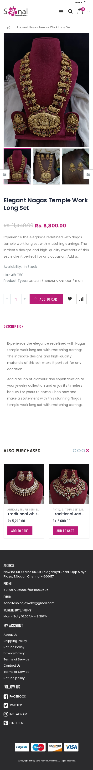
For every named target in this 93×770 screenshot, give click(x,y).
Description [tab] (13, 326)
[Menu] (61, 11)
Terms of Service (17, 659)
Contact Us (12, 665)
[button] (74, 450)
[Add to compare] (81, 299)
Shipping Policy (15, 641)
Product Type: (15, 281)
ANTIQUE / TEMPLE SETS (21, 509)
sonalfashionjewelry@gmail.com (29, 603)
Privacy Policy (14, 653)
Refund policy (14, 678)
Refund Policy (14, 647)
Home (9, 27)
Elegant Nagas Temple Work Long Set (46, 204)
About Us (10, 634)
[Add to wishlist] (70, 299)
